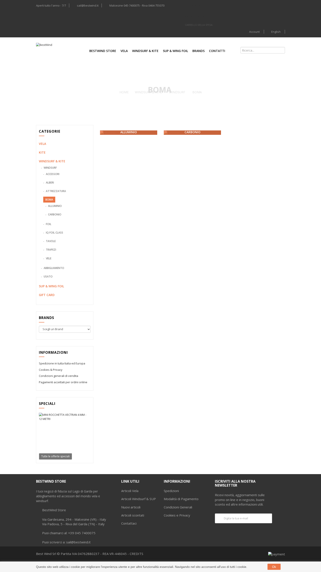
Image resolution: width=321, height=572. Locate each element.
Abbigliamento (53, 268)
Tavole (50, 241)
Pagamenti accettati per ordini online (63, 382)
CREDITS (136, 553)
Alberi (49, 182)
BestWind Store (102, 51)
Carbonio (54, 214)
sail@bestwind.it (87, 5)
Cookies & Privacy (50, 370)
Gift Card (47, 295)
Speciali (47, 403)
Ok (274, 567)
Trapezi (50, 249)
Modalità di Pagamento (181, 499)
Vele (48, 258)
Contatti (217, 51)
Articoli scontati (132, 515)
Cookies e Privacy (177, 515)
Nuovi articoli (130, 507)
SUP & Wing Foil (175, 51)
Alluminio (54, 206)
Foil (48, 224)
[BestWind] (54, 50)
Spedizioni (171, 491)
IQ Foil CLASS (54, 232)
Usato (48, 276)
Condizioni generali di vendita (58, 376)
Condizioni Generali (178, 507)
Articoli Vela (129, 491)
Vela (124, 51)
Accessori (52, 174)
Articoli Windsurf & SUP (138, 499)
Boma (49, 199)
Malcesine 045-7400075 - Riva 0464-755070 (136, 5)
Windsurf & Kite (145, 51)
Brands (198, 51)
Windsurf (50, 168)
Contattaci (128, 523)
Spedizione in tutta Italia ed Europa (62, 363)
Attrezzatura (55, 191)
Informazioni (53, 352)
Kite (42, 152)
